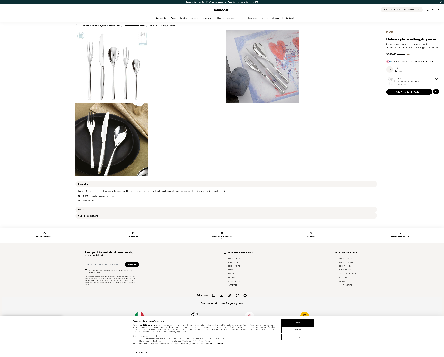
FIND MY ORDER (234, 258)
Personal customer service (44, 236)
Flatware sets (114, 25)
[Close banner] (440, 2)
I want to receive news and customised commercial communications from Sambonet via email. (110, 271)
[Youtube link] (221, 295)
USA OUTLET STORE (346, 262)
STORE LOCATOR (234, 281)
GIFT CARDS (232, 285)
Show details (138, 352)
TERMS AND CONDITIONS (348, 273)
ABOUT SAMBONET (346, 258)
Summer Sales (192, 2)
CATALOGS (343, 277)
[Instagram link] (213, 295)
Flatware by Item (99, 25)
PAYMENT (231, 273)
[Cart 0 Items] (438, 10)
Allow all (298, 322)
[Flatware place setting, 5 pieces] (391, 81)
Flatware (85, 25)
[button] (220, 19)
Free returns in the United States (399, 236)
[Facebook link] (229, 295)
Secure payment (133, 236)
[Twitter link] (237, 295)
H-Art (400, 78)
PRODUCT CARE (234, 266)
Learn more (429, 61)
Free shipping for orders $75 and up (222, 237)
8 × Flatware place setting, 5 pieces (408, 81)
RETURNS (231, 277)
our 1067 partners (147, 325)
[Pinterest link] (245, 295)
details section (216, 343)
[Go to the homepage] (221, 10)
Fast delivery (311, 236)
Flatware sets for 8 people (135, 25)
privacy (87, 284)
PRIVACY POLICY (345, 266)
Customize (297, 329)
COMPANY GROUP (345, 285)
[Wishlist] (436, 79)
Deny (298, 337)
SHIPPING (231, 270)
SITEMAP (342, 281)
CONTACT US (233, 262)
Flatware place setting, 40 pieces (162, 25)
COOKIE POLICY (345, 270)
